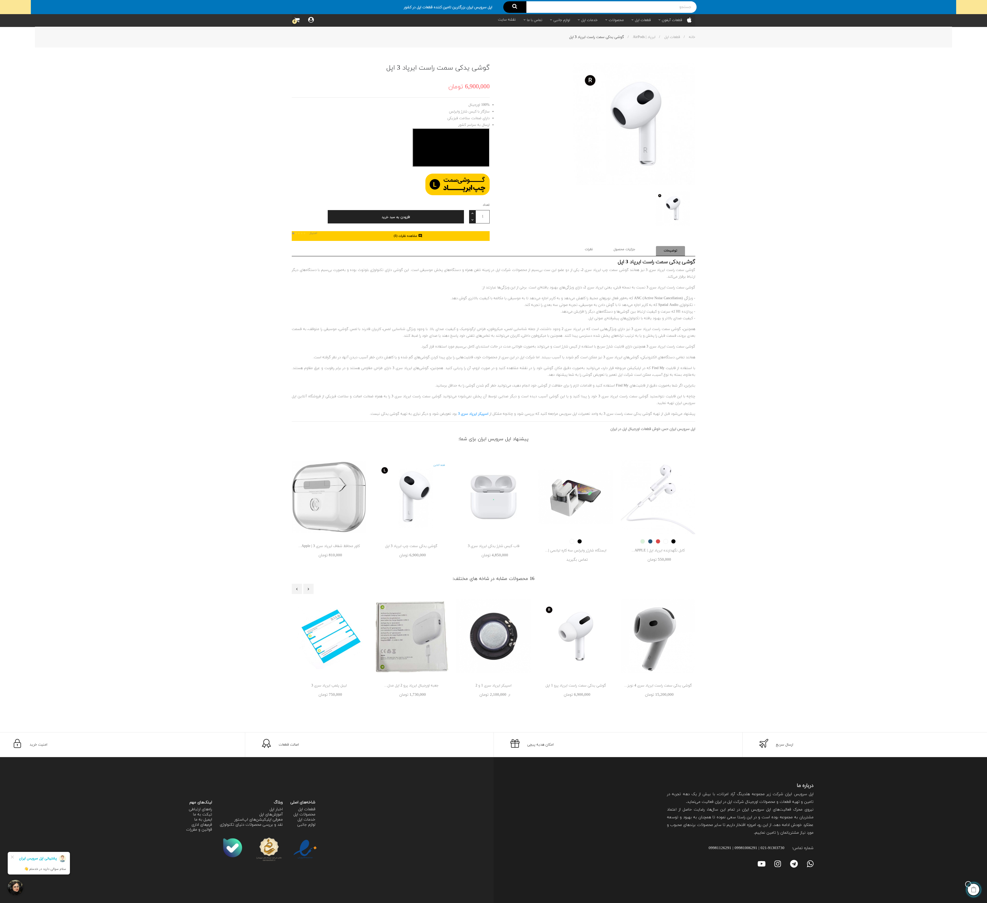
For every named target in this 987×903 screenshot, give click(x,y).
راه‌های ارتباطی (200, 809)
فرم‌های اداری (201, 824)
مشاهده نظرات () (408, 236)
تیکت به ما (202, 814)
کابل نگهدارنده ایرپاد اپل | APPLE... (658, 550)
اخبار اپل (276, 809)
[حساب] (311, 20)
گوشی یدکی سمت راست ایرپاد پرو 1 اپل (575, 685)
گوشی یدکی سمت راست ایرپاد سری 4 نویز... (658, 685)
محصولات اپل (304, 814)
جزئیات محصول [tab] (624, 249)
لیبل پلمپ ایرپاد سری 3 (329, 685)
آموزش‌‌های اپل (271, 814)
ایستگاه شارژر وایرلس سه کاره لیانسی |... (575, 550)
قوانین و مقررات (199, 829)
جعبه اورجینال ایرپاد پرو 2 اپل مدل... (411, 685)
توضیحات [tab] (670, 250)
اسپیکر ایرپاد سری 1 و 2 (493, 685)
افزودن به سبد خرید (396, 217)
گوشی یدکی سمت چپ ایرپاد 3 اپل (411, 546)
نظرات (589, 249)
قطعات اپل (306, 809)
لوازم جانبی (306, 824)
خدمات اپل (306, 819)
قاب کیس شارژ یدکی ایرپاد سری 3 (493, 546)
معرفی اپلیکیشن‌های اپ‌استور (258, 819)
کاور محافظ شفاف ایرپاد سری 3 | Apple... (329, 546)
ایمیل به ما (203, 819)
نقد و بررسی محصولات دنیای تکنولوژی (251, 824)
